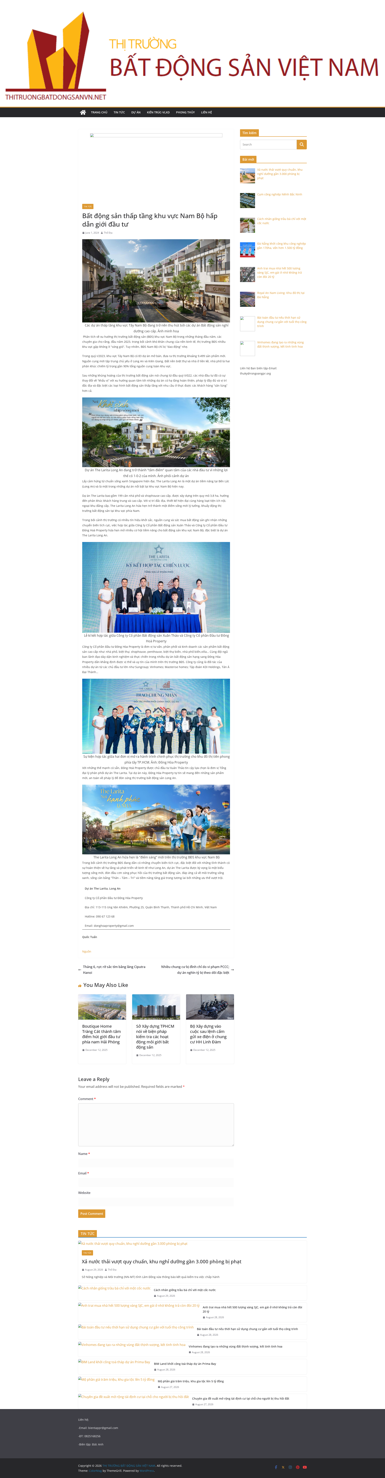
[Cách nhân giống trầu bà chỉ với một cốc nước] (114, 1292)
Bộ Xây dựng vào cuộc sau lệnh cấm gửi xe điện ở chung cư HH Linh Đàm (208, 1034)
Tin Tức (119, 112)
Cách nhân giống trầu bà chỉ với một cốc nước (185, 1290)
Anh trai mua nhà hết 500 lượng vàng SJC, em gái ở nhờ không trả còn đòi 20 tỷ (252, 1309)
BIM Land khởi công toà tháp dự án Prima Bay (185, 1364)
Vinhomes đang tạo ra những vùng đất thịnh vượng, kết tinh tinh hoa (235, 1346)
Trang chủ (99, 112)
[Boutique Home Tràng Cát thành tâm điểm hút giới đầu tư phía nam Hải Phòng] (102, 997)
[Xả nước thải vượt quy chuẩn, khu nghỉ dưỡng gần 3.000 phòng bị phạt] (192, 1244)
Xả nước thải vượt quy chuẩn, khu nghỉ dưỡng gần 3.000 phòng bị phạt (162, 1261)
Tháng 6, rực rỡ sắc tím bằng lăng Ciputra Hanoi (114, 970)
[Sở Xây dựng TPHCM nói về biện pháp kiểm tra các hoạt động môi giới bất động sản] (156, 997)
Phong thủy (185, 112)
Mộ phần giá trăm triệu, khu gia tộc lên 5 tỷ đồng (191, 1381)
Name (84, 1154)
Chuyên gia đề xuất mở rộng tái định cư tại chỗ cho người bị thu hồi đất (240, 1398)
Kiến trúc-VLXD (158, 112)
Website (84, 1193)
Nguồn (86, 951)
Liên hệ (206, 112)
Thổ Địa (108, 232)
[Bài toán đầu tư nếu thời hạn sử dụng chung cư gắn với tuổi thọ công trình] (136, 1331)
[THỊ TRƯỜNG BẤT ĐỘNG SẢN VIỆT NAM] (83, 112)
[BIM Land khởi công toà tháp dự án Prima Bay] (114, 1366)
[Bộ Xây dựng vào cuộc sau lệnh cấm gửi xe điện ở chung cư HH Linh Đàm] (210, 997)
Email (83, 1173)
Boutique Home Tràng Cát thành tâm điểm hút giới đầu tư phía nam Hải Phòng (101, 1034)
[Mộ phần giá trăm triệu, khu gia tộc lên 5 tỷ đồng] (116, 1384)
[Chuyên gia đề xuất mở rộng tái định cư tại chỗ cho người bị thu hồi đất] (133, 1401)
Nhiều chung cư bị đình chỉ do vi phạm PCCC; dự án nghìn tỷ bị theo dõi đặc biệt (195, 970)
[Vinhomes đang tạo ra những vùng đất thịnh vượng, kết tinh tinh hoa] (131, 1349)
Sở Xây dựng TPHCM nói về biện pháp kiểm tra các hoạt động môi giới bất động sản (155, 1036)
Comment (87, 1099)
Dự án (136, 112)
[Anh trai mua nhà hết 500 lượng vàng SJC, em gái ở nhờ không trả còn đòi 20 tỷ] (139, 1312)
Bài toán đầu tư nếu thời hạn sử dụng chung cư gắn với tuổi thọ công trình (247, 1329)
